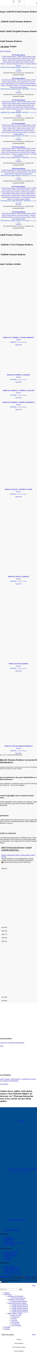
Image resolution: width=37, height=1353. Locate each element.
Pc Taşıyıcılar (15, 1324)
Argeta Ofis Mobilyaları (11, 1230)
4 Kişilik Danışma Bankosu (19, 1308)
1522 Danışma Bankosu (18, 100)
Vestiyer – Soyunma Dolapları (13, 1273)
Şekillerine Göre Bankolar (15, 1296)
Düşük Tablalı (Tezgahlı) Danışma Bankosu (19, 60)
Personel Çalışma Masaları (12, 1268)
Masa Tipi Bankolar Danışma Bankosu (17, 132)
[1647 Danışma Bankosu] (18, 77)
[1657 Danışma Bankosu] (18, 145)
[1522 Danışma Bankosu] (18, 98)
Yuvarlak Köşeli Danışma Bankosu (11, 197)
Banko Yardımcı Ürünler (15, 1313)
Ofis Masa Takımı (9, 1266)
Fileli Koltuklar (8, 1241)
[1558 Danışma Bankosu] (18, 210)
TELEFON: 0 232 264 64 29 (19, 1172)
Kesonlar (18, 339)
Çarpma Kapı (15, 1317)
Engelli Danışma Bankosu (19, 1301)
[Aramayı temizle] (18, 1289)
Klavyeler (14, 1320)
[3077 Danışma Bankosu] (18, 185)
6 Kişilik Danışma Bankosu (19, 1312)
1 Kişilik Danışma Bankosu (8, 188)
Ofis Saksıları (15, 1322)
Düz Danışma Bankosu (23, 82)
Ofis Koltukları (8, 1237)
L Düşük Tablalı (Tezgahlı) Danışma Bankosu (23, 195)
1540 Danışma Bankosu (18, 168)
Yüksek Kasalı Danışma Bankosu (23, 174)
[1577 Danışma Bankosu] (18, 122)
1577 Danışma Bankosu (18, 123)
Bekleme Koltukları (10, 1255)
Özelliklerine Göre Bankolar (16, 1299)
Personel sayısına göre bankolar (17, 1303)
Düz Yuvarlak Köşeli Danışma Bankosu (25, 83)
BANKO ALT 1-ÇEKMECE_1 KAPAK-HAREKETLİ (18, 337)
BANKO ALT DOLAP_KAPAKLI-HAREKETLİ (18, 746)
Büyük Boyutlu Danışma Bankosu (22, 190)
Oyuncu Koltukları (9, 1244)
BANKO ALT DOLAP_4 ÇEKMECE (18, 576)
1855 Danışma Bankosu (18, 55)
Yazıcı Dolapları (16, 1325)
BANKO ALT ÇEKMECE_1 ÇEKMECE (18, 375)
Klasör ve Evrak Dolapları (12, 1270)
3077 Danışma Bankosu (18, 186)
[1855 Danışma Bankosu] (18, 53)
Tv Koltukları (8, 1259)
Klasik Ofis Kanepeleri (11, 1254)
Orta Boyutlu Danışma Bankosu (27, 85)
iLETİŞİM (20, 1121)
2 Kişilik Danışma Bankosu (9, 56)
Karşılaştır (7, 1329)
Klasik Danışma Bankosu (28, 192)
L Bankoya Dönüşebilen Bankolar (15, 64)
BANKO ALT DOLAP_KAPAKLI (18, 663)
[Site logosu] (16, 6)
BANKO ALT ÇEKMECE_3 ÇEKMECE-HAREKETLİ (18, 402)
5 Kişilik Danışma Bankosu (19, 1310)
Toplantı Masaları (9, 1272)
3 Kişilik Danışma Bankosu (24, 56)
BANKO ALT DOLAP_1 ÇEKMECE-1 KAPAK (18, 489)
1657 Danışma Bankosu (18, 147)
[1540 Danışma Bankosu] (18, 167)
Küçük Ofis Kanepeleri (11, 1252)
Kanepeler (7, 1257)
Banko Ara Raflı (16, 1315)
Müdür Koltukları (9, 1239)
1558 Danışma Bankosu (18, 212)
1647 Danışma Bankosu (18, 78)
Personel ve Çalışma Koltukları (13, 1243)
